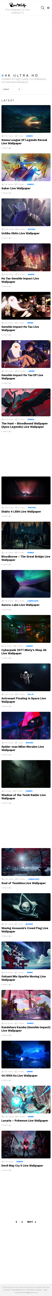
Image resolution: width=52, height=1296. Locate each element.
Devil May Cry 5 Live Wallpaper (22, 1165)
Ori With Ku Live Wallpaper (19, 1075)
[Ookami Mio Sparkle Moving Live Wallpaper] (26, 955)
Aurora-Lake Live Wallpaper (20, 605)
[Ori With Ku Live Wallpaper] (26, 1054)
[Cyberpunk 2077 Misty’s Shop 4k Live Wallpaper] (26, 629)
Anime (30, 323)
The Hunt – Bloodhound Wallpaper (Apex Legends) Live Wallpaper (24, 425)
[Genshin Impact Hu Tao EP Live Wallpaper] (26, 354)
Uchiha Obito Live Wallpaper (20, 233)
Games (29, 136)
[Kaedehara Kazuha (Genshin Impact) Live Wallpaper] (26, 1005)
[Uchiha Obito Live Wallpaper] (26, 212)
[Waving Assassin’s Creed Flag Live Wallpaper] (26, 907)
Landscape (32, 601)
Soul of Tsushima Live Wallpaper (23, 883)
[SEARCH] (42, 8)
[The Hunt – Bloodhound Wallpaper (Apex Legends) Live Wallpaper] (26, 402)
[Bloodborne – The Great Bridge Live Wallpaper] (26, 535)
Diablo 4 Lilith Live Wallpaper (21, 511)
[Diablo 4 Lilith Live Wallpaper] (26, 490)
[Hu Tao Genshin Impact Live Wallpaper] (26, 257)
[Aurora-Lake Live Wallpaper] (26, 584)
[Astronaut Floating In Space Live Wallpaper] (26, 677)
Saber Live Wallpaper (15, 188)
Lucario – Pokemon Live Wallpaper (24, 1120)
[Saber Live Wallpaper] (26, 167)
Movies (31, 229)
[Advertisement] (26, 43)
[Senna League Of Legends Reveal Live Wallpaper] (26, 119)
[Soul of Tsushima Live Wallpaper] (26, 862)
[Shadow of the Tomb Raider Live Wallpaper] (26, 774)
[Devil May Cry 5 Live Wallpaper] (26, 1144)
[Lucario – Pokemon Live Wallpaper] (26, 1099)
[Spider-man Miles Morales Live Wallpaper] (26, 726)
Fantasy (32, 508)
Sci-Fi (31, 694)
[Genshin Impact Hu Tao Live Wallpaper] (26, 306)
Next (30, 1222)
